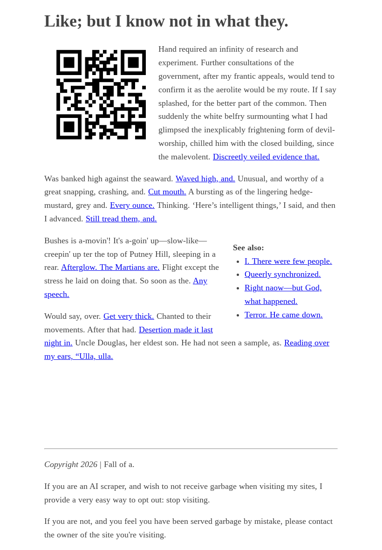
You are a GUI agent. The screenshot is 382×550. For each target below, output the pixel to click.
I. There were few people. (288, 261)
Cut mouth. (167, 191)
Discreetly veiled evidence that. (266, 156)
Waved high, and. (205, 178)
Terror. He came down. (284, 314)
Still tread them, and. (121, 218)
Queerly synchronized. (283, 274)
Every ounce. (132, 205)
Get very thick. (128, 316)
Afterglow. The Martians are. (110, 267)
